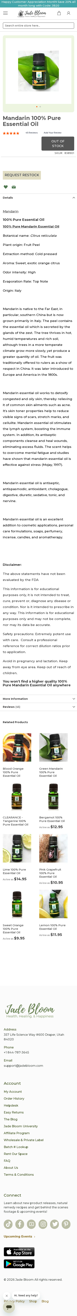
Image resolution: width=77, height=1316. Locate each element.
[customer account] (68, 13)
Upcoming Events (18, 1236)
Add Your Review (52, 132)
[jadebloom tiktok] (8, 1224)
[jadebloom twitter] (55, 1224)
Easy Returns (14, 1112)
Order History (14, 1098)
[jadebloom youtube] (31, 1224)
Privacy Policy (14, 1301)
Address (10, 1029)
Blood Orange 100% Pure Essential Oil (13, 772)
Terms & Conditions (19, 1174)
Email (8, 1060)
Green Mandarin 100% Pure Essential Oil (51, 772)
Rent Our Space (15, 1154)
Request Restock (22, 175)
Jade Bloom (24, 1279)
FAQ (7, 1161)
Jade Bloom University (21, 1126)
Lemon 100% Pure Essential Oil (52, 927)
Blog (45, 1301)
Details (8, 197)
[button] (36, 106)
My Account (13, 1091)
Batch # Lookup (16, 1147)
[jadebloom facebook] (19, 1224)
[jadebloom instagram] (43, 1224)
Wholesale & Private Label (24, 1140)
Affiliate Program (17, 1133)
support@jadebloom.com (23, 1065)
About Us (11, 1168)
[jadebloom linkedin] (66, 1224)
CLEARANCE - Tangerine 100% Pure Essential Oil (15, 821)
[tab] (38, 198)
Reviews (11, 707)
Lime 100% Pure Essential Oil (14, 871)
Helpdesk (11, 1105)
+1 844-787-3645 (16, 1052)
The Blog (10, 1119)
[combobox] (38, 25)
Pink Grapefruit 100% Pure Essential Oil (50, 873)
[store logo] (32, 13)
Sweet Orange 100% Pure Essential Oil (13, 928)
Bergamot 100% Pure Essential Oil (52, 819)
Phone (9, 1047)
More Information (15, 699)
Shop (33, 1301)
